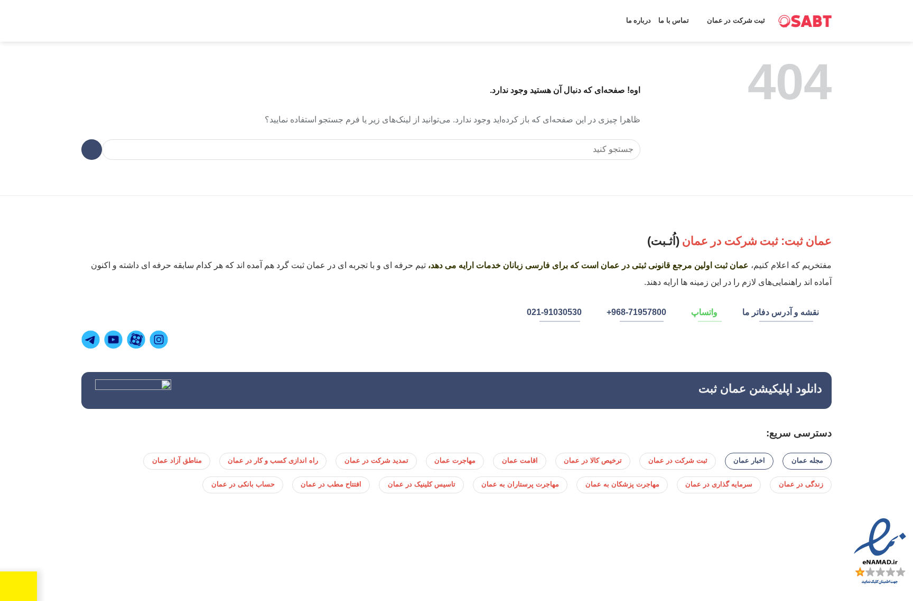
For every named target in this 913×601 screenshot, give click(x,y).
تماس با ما (673, 20)
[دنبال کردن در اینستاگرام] (160, 339)
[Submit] (91, 149)
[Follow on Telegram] (92, 339)
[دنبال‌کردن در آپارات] (137, 339)
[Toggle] (28, 583)
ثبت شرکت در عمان (736, 20)
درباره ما (638, 20)
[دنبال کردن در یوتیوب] (114, 339)
